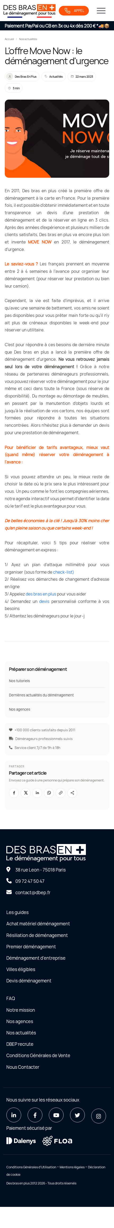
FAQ (10, 998)
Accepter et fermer (57, 652)
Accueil (9, 39)
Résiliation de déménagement (37, 935)
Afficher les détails (80, 636)
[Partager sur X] (25, 793)
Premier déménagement (31, 947)
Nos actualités (28, 39)
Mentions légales (72, 1167)
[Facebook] (35, 1115)
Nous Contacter (22, 1067)
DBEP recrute (19, 1044)
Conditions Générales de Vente (38, 1055)
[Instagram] (98, 1116)
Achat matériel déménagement (38, 924)
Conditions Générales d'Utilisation (31, 1167)
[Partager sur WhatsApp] (49, 793)
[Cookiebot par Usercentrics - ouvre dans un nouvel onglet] (85, 557)
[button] (60, 793)
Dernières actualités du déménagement (41, 695)
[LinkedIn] (13, 1115)
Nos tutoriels (19, 680)
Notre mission (20, 1010)
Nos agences (19, 709)
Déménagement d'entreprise (35, 958)
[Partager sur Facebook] (14, 793)
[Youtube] (56, 1115)
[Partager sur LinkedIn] (37, 793)
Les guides (17, 912)
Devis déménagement (28, 981)
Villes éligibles (20, 969)
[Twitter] (77, 1115)
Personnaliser (55, 667)
